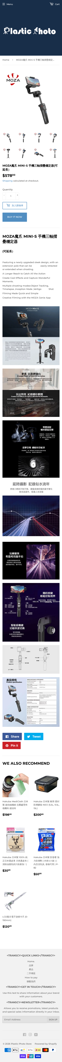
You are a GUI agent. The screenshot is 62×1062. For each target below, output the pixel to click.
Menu (10, 4)
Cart (57, 4)
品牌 (31, 965)
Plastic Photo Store (21, 1043)
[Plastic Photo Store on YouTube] (36, 1035)
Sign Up (53, 1019)
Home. (31, 961)
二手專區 (31, 973)
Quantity (7, 189)
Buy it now (14, 216)
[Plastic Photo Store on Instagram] (30, 1035)
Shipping (7, 180)
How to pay (31, 977)
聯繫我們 (31, 981)
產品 (31, 969)
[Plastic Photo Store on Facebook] (24, 1035)
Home (5, 59)
